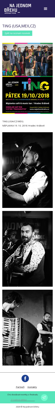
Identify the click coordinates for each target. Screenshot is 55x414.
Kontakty (32, 386)
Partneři (20, 386)
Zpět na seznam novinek (17, 33)
